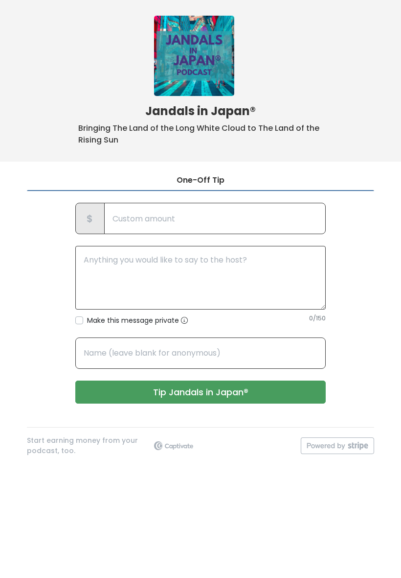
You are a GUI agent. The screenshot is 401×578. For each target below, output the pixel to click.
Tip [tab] (200, 180)
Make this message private (134, 320)
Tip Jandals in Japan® (200, 392)
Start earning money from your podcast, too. (82, 445)
